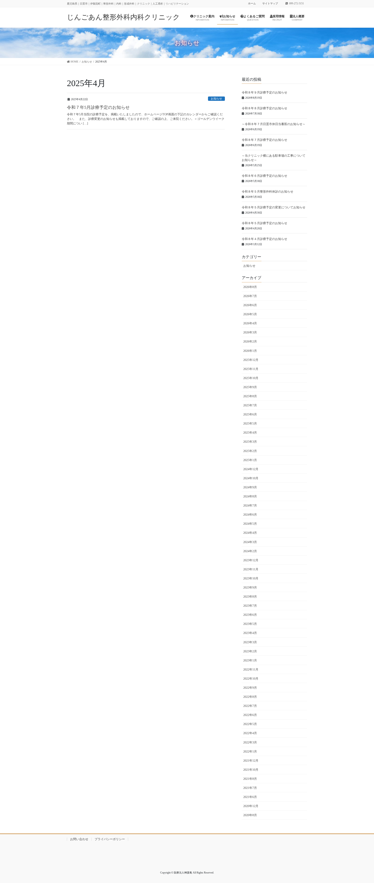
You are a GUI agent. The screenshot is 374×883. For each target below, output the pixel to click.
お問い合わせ (79, 839)
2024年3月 (250, 542)
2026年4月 (250, 323)
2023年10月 (250, 578)
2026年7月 (250, 296)
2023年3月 (250, 642)
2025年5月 (250, 423)
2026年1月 (250, 350)
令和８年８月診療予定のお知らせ (264, 108)
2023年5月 (250, 624)
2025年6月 (250, 414)
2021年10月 (250, 769)
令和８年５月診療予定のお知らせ (264, 223)
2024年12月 (250, 469)
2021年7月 (250, 788)
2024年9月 (250, 487)
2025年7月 (250, 405)
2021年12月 (250, 760)
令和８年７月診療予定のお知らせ (264, 140)
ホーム (252, 3)
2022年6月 (250, 715)
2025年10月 (250, 378)
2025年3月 (250, 441)
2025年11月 (250, 369)
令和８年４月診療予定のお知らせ (264, 239)
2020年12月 (250, 806)
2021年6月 (250, 797)
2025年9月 (250, 387)
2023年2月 (250, 651)
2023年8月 (250, 596)
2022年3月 (250, 742)
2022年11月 (250, 669)
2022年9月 (250, 687)
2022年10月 (250, 678)
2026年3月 (250, 332)
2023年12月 (250, 560)
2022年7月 (250, 706)
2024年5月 (250, 523)
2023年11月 (250, 569)
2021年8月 (250, 778)
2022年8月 (250, 696)
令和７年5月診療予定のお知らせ (98, 107)
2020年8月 (250, 815)
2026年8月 (250, 287)
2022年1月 (250, 751)
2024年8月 (250, 496)
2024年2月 (250, 551)
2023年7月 (250, 605)
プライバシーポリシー (110, 839)
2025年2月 (250, 451)
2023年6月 (250, 614)
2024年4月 (250, 532)
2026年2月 (250, 341)
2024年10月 (250, 478)
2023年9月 (250, 587)
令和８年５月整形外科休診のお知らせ (267, 191)
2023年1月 (250, 660)
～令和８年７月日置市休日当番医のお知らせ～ (273, 124)
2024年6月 (250, 514)
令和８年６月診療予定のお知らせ (264, 175)
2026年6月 (250, 305)
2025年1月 (250, 460)
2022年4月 (250, 733)
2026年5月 (250, 314)
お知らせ (216, 98)
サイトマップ (270, 3)
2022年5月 (250, 724)
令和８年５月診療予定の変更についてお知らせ (273, 207)
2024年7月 (250, 505)
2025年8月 (250, 396)
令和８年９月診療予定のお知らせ (264, 92)
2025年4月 (250, 432)
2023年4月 (250, 633)
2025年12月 (250, 360)
